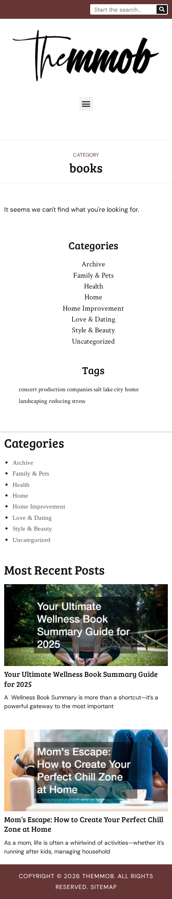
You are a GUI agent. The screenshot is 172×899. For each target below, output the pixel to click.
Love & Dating (93, 319)
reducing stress (67, 401)
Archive (93, 264)
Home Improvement (93, 308)
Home (93, 297)
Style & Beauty (93, 330)
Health (93, 286)
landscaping (33, 401)
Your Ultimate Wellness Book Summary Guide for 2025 (81, 679)
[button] (86, 104)
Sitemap (104, 887)
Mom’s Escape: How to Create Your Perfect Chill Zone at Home (83, 824)
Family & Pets (93, 275)
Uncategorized (93, 341)
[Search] (162, 9)
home (132, 389)
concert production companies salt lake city (71, 389)
